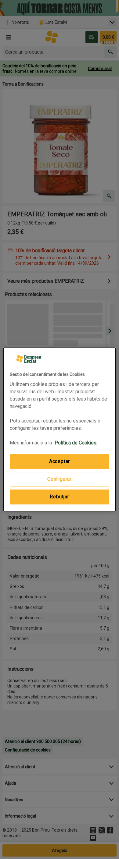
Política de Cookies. (76, 443)
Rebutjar (59, 497)
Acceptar (59, 461)
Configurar (59, 479)
